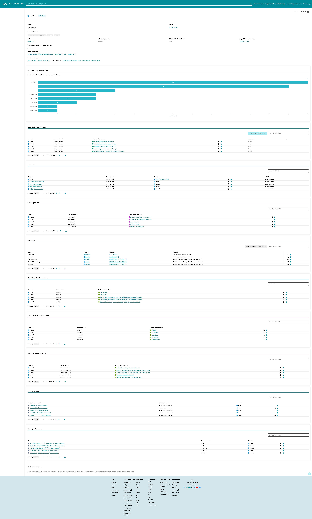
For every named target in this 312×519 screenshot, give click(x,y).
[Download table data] (65, 155)
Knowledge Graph (264, 4)
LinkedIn (174, 490)
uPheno (138, 487)
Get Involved (176, 482)
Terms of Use (128, 500)
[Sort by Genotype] (35, 440)
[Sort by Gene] (32, 139)
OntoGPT (150, 500)
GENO (137, 500)
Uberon (138, 485)
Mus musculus (173, 27)
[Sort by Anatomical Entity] (141, 214)
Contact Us (115, 490)
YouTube (175, 492)
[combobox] (139, 4)
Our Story (114, 482)
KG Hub (162, 489)
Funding (114, 495)
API (125, 485)
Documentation (128, 498)
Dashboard (127, 510)
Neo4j (126, 487)
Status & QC (127, 492)
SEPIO (137, 503)
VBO (137, 498)
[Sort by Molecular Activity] (111, 290)
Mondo (138, 482)
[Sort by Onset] (289, 139)
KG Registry (163, 492)
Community (307, 4)
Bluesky (174, 495)
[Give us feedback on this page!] (309, 473)
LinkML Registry (164, 494)
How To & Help (128, 495)
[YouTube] (197, 487)
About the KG (128, 505)
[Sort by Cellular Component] (164, 327)
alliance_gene (244, 42)
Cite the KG (127, 503)
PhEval (150, 487)
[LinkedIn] (194, 487)
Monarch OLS (164, 482)
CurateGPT (151, 502)
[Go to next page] (56, 155)
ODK (149, 497)
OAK (149, 495)
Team (113, 485)
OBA (137, 495)
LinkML (150, 489)
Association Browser (127, 514)
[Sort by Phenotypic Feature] (106, 139)
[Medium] (189, 487)
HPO (137, 490)
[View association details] (221, 141)
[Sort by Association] (62, 139)
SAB (113, 487)
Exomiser (150, 484)
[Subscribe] (184, 487)
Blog (173, 487)
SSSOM (150, 492)
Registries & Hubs (296, 4)
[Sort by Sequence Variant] (40, 403)
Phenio (138, 492)
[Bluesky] (200, 487)
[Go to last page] (59, 155)
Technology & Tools (284, 4)
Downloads (127, 482)
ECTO (137, 505)
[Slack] (187, 487)
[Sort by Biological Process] (127, 365)
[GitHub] (192, 487)
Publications (115, 492)
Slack (174, 485)
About (256, 4)
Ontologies (274, 4)
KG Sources (127, 508)
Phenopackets (152, 505)
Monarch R (127, 490)
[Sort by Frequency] (255, 139)
